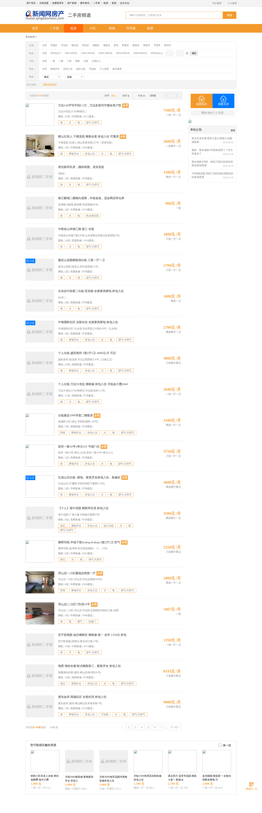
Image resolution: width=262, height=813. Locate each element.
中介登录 (217, 3)
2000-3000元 (105, 53)
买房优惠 (44, 3)
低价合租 (80, 69)
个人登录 (232, 3)
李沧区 (85, 45)
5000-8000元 (140, 53)
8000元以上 (157, 53)
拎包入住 (68, 69)
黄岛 (116, 45)
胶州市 (167, 45)
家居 (114, 3)
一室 (52, 61)
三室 (69, 61)
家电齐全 (55, 69)
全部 (44, 45)
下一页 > (175, 727)
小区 (93, 28)
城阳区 (96, 45)
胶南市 (136, 45)
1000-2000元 (88, 53)
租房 (106, 3)
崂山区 (75, 45)
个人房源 (104, 69)
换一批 (227, 745)
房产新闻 (72, 3)
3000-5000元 (123, 53)
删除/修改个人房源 (212, 112)
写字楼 (131, 28)
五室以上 (96, 61)
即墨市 (125, 45)
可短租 (92, 69)
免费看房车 (58, 3)
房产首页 (31, 3)
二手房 (96, 3)
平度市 (157, 45)
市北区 (64, 45)
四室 (77, 61)
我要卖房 (201, 104)
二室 (61, 61)
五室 (85, 61)
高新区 (106, 45)
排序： (110, 95)
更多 (233, 130)
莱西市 (146, 45)
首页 (35, 28)
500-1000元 (71, 53)
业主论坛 (124, 3)
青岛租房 (30, 37)
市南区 (53, 45)
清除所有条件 (50, 84)
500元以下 (55, 53)
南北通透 (117, 69)
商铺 (112, 28)
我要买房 (223, 104)
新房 (150, 28)
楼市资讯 (84, 3)
